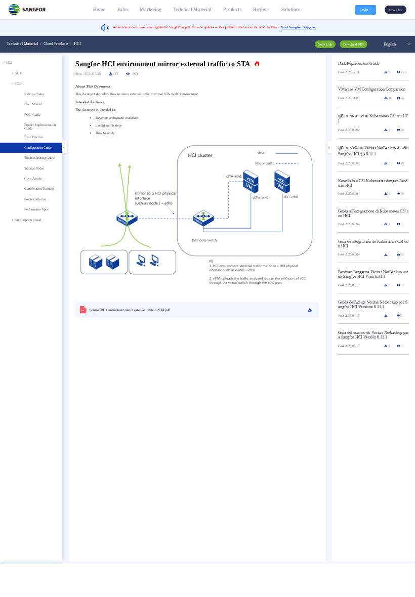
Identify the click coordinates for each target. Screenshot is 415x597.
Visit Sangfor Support (298, 27)
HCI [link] (77, 43)
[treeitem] (31, 142)
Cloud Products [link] (56, 43)
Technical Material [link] (22, 43)
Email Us (395, 10)
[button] (365, 10)
